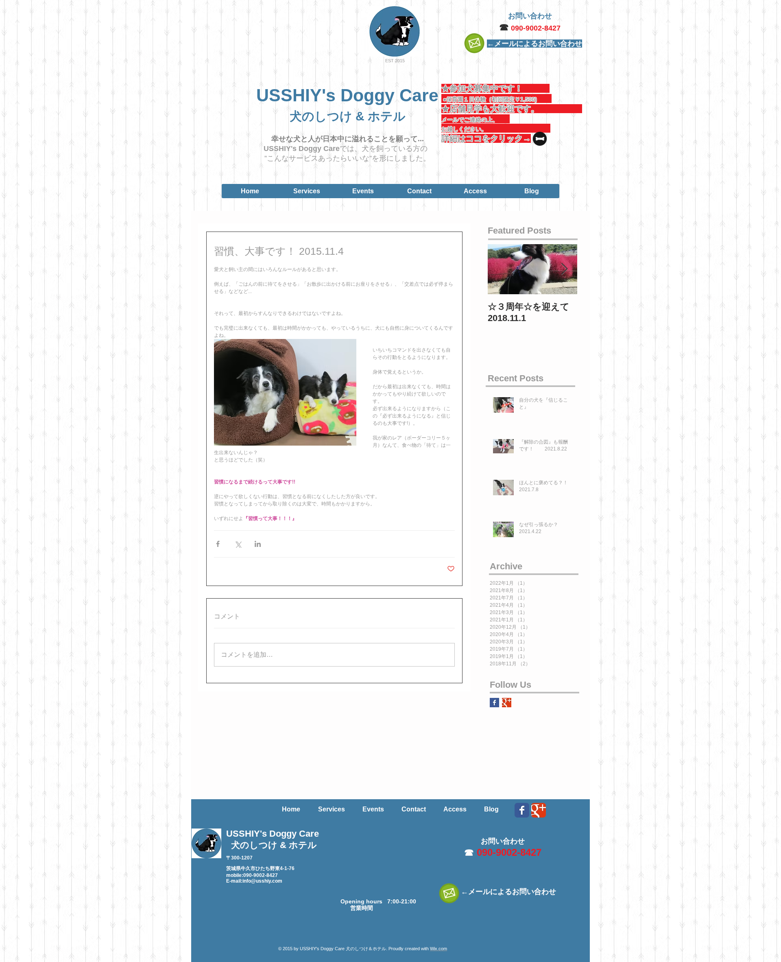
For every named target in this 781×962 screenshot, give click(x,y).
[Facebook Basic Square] (494, 702)
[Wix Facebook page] (522, 810)
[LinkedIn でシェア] (258, 544)
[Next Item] (564, 269)
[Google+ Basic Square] (506, 702)
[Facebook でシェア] (218, 544)
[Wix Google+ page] (538, 810)
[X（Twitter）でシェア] (238, 544)
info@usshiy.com (262, 881)
